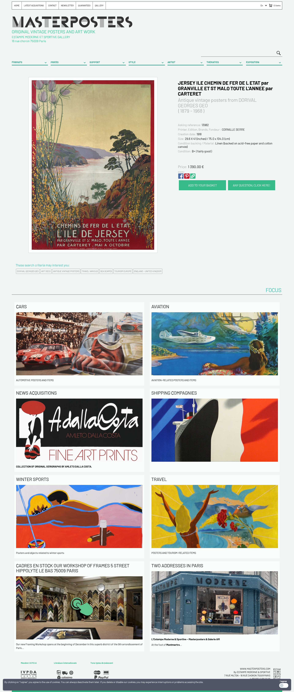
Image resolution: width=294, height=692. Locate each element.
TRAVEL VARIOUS (90, 271)
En (262, 5)
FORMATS (17, 62)
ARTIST (171, 62)
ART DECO (46, 271)
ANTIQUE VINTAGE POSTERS (66, 271)
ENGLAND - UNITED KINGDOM (147, 271)
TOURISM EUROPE (123, 271)
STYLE (132, 62)
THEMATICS (213, 62)
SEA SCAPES (106, 271)
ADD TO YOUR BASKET (202, 185)
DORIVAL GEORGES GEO (28, 271)
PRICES (54, 62)
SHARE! (181, 172)
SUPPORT (95, 62)
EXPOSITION (252, 62)
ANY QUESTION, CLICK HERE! (251, 185)
